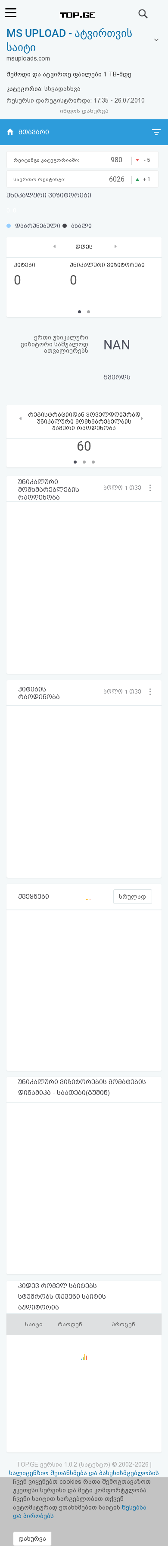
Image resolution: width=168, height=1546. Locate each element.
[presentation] (54, 246)
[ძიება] (143, 14)
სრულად (132, 896)
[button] (125, 487)
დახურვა (32, 1538)
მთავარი (34, 132)
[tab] (84, 41)
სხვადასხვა (62, 88)
